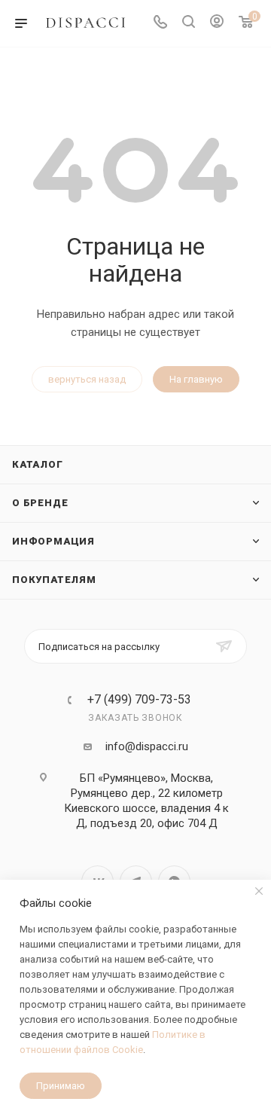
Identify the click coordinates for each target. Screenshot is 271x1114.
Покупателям (54, 579)
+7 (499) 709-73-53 (139, 700)
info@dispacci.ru (146, 746)
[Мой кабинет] (217, 23)
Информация (53, 541)
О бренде (40, 502)
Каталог (37, 464)
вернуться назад (87, 379)
